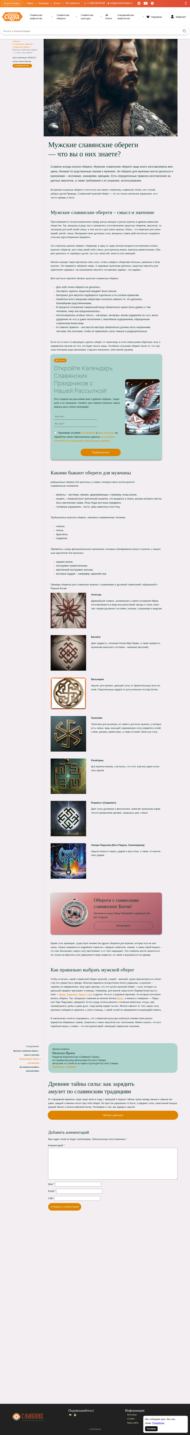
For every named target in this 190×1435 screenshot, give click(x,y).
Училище (43, 3)
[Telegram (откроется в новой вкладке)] (152, 3)
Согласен (151, 1428)
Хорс (89, 994)
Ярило (82, 994)
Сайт (51, 1198)
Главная (16, 41)
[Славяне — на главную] (12, 17)
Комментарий (56, 1145)
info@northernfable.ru (120, 3)
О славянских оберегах (22, 44)
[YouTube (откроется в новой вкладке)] (146, 3)
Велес (120, 998)
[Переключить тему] (186, 3)
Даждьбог (72, 994)
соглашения (88, 432)
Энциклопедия (12, 3)
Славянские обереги (21, 47)
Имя (51, 1184)
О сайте (131, 1419)
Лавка (30, 3)
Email (52, 1191)
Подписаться (100, 452)
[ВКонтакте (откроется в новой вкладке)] (139, 3)
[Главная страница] (38, 1417)
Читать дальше (113, 1115)
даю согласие (106, 432)
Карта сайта (132, 1423)
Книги (57, 3)
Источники (132, 1415)
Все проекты (73, 3)
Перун (62, 994)
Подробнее (158, 1423)
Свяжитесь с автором (64, 1066)
